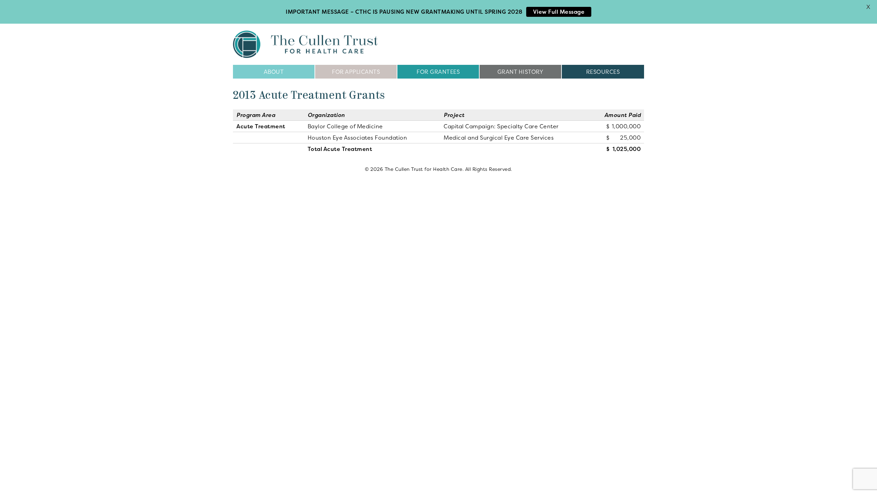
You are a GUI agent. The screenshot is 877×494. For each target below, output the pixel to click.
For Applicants (356, 71)
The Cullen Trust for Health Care (305, 44)
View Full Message (559, 11)
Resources (603, 71)
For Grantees (438, 71)
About (274, 71)
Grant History (520, 71)
